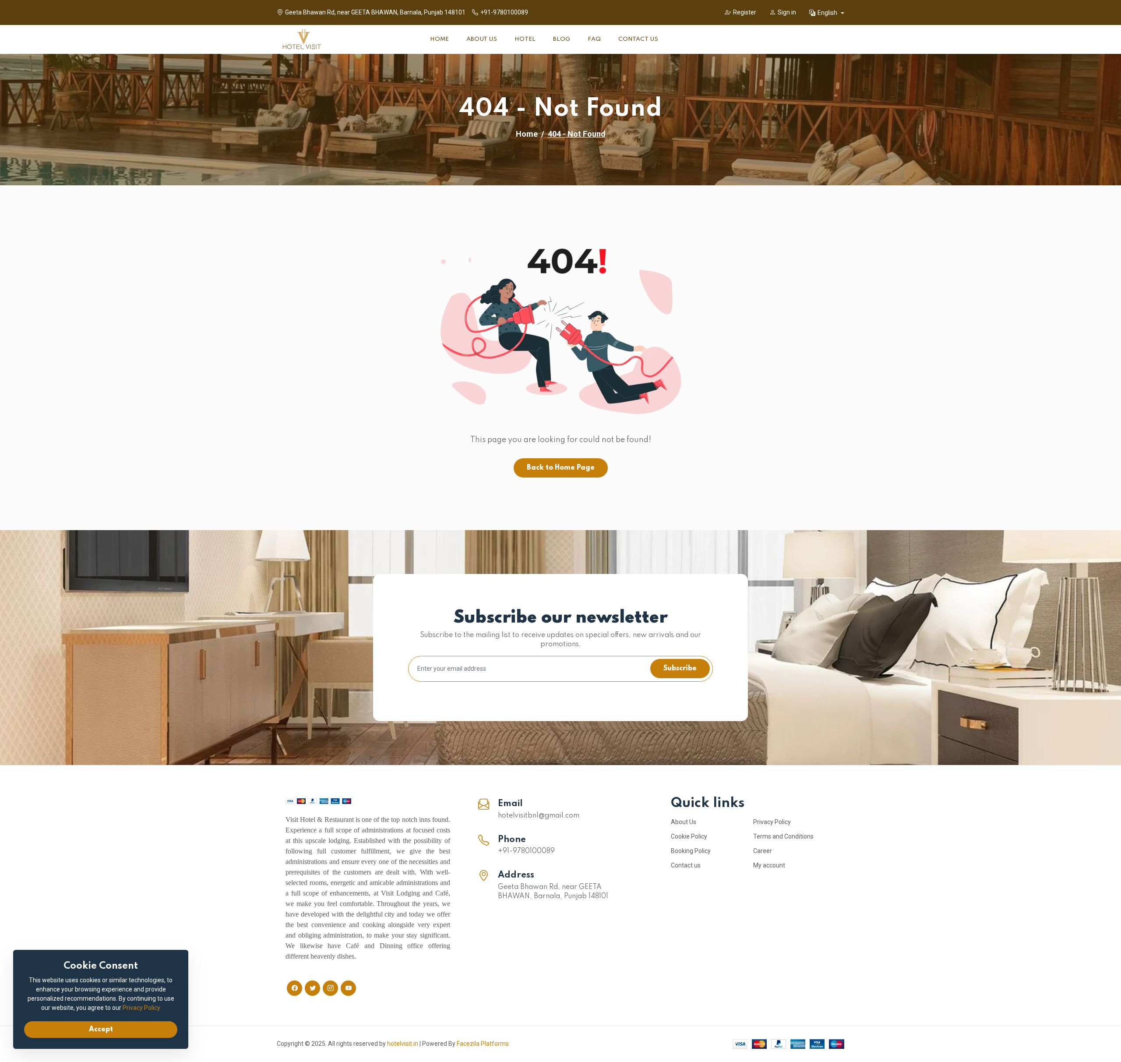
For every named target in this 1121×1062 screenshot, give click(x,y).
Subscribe (680, 668)
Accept (101, 1029)
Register (744, 12)
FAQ (594, 39)
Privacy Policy (772, 821)
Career (762, 850)
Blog (561, 39)
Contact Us (638, 39)
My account (769, 865)
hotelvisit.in (402, 1043)
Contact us (686, 865)
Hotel (525, 39)
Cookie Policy (689, 836)
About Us (481, 39)
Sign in (787, 12)
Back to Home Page (561, 467)
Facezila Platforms (483, 1043)
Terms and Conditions (783, 836)
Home (439, 39)
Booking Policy (691, 850)
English (828, 13)
